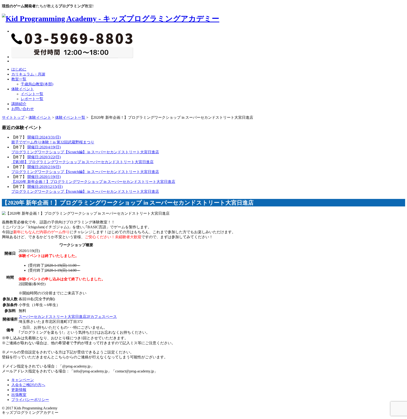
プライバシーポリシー (30, 400)
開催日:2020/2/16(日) (44, 167)
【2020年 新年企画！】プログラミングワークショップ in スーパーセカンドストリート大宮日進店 (93, 182)
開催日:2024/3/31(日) (44, 137)
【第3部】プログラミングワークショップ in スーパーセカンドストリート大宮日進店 (82, 162)
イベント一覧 (32, 94)
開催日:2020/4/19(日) (44, 147)
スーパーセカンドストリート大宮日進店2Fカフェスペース (68, 317)
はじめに (18, 69)
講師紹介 (18, 104)
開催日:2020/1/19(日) (44, 177)
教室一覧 (18, 79)
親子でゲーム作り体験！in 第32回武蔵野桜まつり (52, 142)
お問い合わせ (22, 109)
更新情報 (18, 390)
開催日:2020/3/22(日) (44, 157)
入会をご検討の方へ (28, 385)
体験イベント (22, 89)
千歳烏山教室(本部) (37, 84)
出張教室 (18, 395)
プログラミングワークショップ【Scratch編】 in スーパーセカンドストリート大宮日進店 (85, 152)
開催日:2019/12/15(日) (45, 187)
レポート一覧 (32, 99)
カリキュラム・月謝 (28, 74)
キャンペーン (22, 380)
